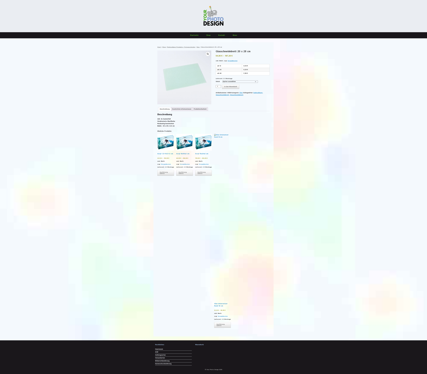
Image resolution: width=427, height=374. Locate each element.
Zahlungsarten (160, 355)
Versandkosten (232, 61)
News (235, 35)
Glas (198, 47)
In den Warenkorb (230, 87)
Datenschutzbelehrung (163, 364)
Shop (208, 35)
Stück (218, 82)
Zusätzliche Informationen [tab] (181, 109)
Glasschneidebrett (236, 95)
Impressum (159, 349)
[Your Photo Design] (213, 16)
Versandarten (160, 358)
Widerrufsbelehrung (162, 361)
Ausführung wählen (164, 173)
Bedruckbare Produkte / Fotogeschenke (181, 47)
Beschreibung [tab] (165, 109)
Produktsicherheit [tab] (200, 109)
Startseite (194, 35)
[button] (208, 54)
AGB (156, 352)
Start (159, 47)
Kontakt (221, 35)
